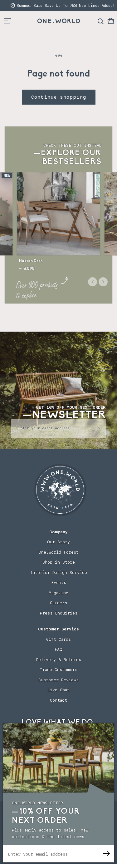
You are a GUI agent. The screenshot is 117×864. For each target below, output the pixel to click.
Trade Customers (58, 669)
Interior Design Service (58, 572)
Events (58, 582)
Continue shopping (58, 97)
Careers (58, 602)
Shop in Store (58, 562)
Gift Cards (58, 639)
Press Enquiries (58, 613)
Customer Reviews (58, 680)
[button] (110, 21)
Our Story (58, 542)
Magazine (58, 592)
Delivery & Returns (58, 659)
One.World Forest (58, 552)
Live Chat (58, 690)
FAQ (58, 649)
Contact (58, 700)
